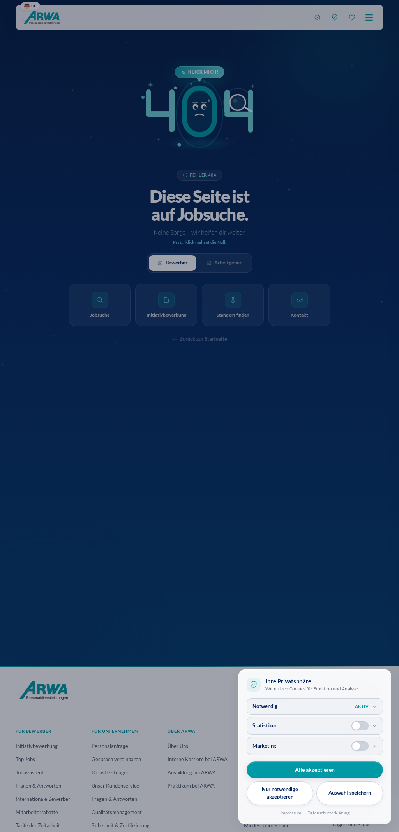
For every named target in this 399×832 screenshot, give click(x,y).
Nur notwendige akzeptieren (280, 793)
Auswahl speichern (349, 793)
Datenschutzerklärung (328, 812)
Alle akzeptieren (315, 769)
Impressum (291, 812)
